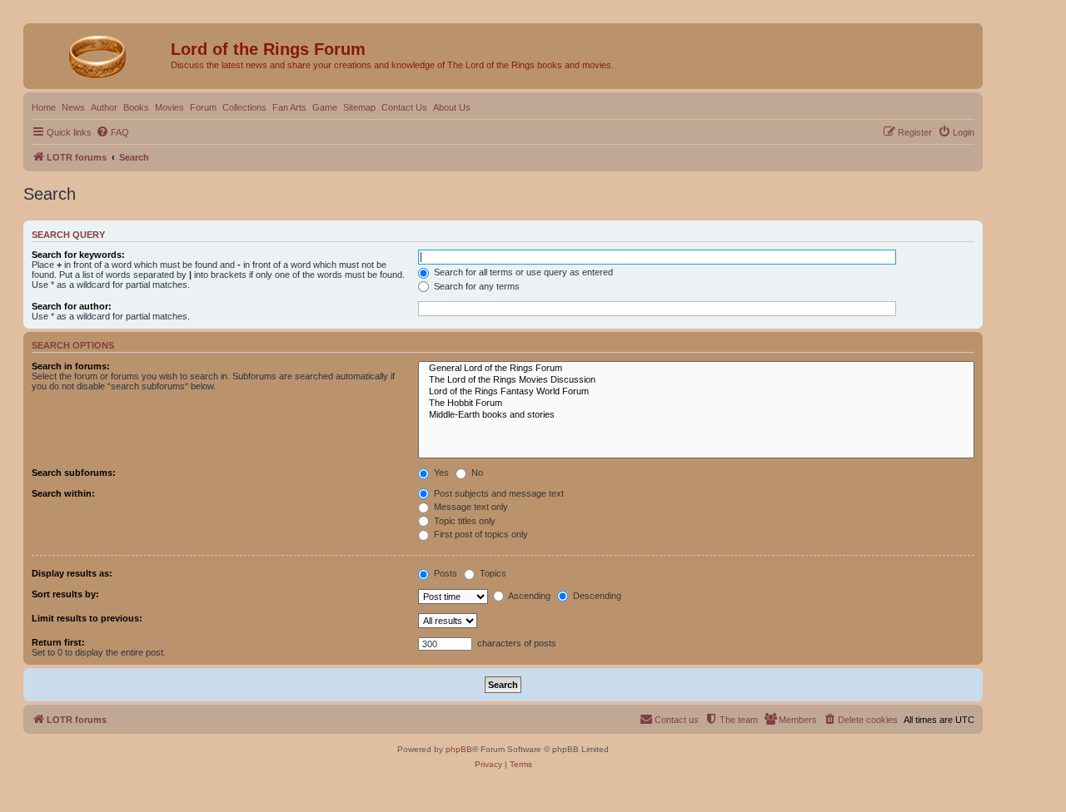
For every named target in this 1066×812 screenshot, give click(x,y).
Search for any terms (475, 286)
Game (324, 107)
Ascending (528, 596)
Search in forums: (71, 366)
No (476, 473)
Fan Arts (289, 107)
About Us (452, 107)
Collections (244, 107)
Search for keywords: (78, 255)
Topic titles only (463, 521)
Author (104, 107)
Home (44, 107)
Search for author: (72, 306)
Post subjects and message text (497, 493)
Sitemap (359, 107)
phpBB (459, 749)
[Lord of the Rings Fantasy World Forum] (696, 392)
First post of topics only (479, 534)
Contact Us (404, 107)
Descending (595, 596)
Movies (169, 107)
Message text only (469, 507)
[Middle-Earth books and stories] (696, 415)
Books (136, 107)
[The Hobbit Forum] (696, 403)
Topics (491, 573)
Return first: (58, 642)
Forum (203, 107)
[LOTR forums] (99, 54)
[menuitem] (112, 132)
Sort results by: (65, 594)
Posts (444, 573)
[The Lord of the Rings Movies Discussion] (696, 380)
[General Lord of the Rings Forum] (696, 368)
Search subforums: (74, 473)
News (73, 107)
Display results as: (72, 573)
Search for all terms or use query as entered (522, 272)
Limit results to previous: (87, 618)
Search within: (63, 493)
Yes (440, 473)
